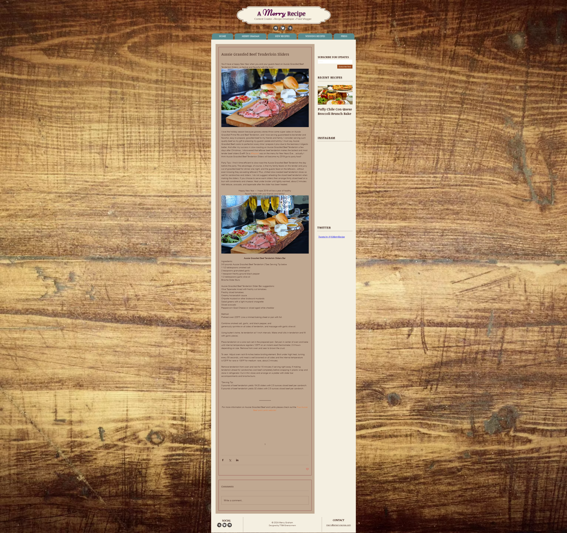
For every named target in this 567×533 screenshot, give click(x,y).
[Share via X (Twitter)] (230, 460)
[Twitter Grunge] (282, 28)
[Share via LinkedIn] (237, 460)
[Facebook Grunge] (290, 28)
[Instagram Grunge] (275, 28)
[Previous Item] (322, 95)
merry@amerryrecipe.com (338, 525)
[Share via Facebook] (222, 460)
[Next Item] (348, 95)
